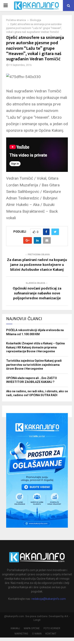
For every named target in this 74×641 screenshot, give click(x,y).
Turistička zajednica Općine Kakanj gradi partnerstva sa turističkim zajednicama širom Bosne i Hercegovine (34, 364)
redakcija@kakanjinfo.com (48, 598)
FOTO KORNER (52, 628)
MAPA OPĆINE (32, 628)
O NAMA (37, 633)
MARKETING (21, 633)
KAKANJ (15, 628)
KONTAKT (50, 633)
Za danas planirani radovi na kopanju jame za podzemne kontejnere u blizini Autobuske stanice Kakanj (37, 265)
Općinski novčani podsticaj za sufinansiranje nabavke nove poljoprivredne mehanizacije (37, 293)
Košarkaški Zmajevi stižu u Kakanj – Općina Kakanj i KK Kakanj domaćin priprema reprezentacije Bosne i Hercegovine (35, 347)
